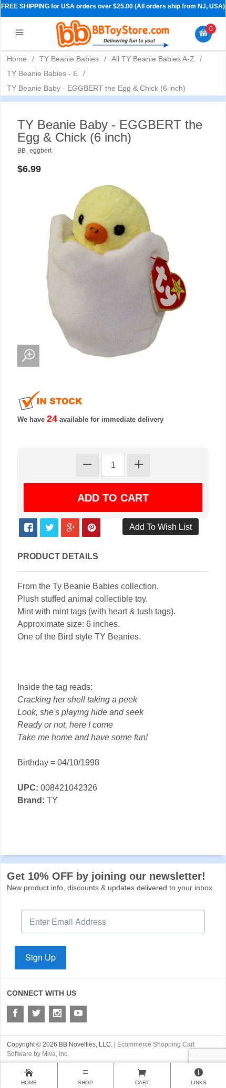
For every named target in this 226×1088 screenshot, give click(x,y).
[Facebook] (15, 1014)
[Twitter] (36, 1014)
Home (17, 59)
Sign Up (40, 957)
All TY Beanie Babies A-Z (152, 59)
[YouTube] (78, 1014)
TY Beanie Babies (69, 59)
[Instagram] (57, 1014)
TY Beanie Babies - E (42, 73)
